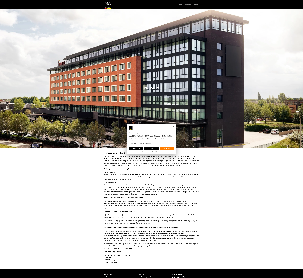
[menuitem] (180, 4)
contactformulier (135, 174)
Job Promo (118, 161)
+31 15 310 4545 (111, 262)
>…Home (106, 277)
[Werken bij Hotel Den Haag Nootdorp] (108, 4)
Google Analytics (189, 236)
